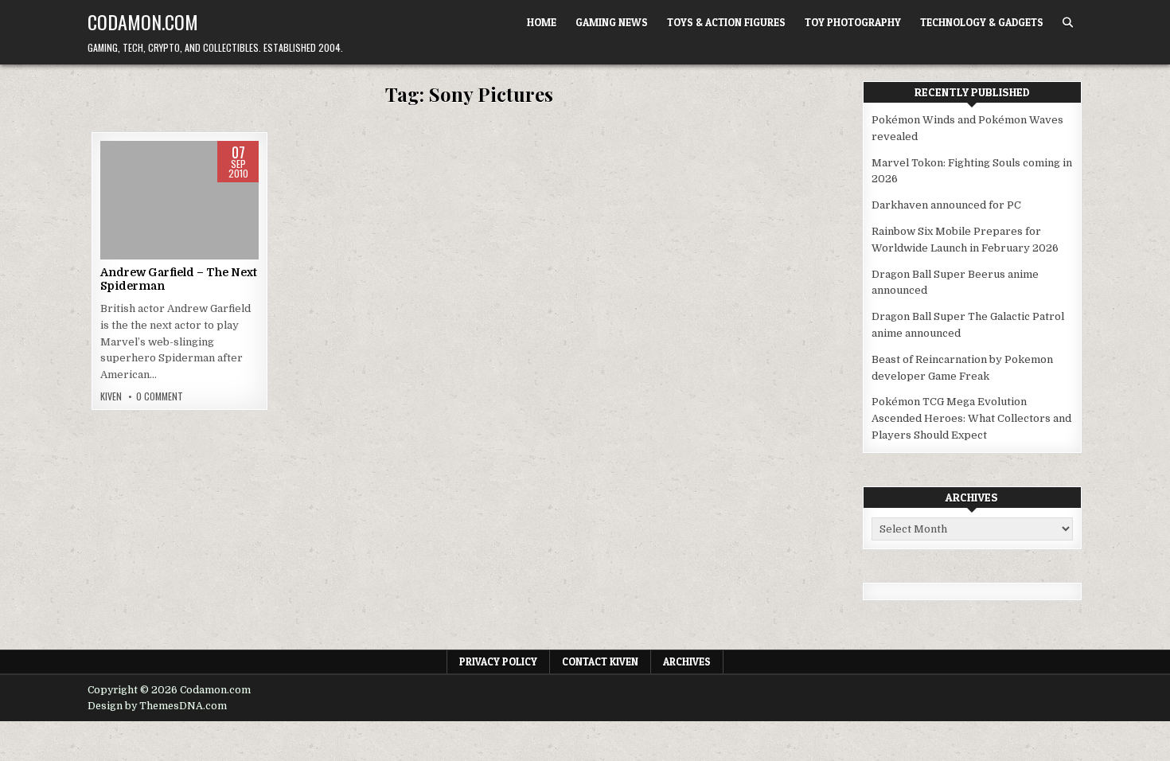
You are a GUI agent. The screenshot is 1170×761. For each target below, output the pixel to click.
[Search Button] (1067, 22)
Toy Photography (853, 22)
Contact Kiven (600, 661)
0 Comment (159, 396)
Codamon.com (143, 21)
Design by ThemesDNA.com (157, 706)
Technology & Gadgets (981, 22)
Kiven (111, 396)
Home (541, 22)
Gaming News (611, 22)
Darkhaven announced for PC (946, 205)
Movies (179, 191)
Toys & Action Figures (726, 22)
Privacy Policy (498, 661)
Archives (687, 661)
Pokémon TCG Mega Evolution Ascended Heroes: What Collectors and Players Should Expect (971, 418)
